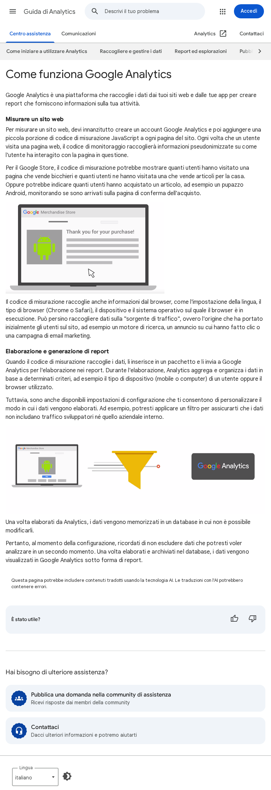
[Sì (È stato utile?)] (234, 619)
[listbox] (35, 777)
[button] (12, 11)
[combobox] (155, 11)
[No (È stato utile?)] (253, 619)
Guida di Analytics (50, 12)
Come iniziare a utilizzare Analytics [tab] (46, 51)
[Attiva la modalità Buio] (67, 776)
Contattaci (252, 34)
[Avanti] (256, 51)
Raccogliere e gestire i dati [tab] (131, 51)
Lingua (26, 767)
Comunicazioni (78, 34)
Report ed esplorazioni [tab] (201, 51)
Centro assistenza (30, 34)
